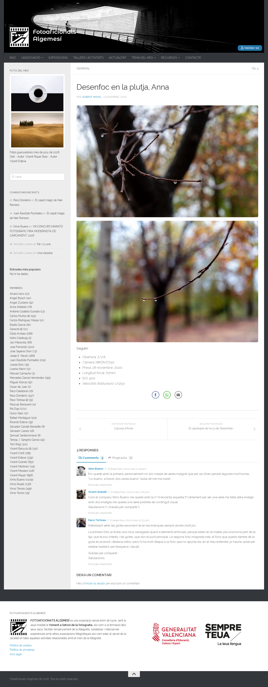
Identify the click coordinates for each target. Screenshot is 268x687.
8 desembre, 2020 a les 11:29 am (127, 468)
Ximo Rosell (17, 484)
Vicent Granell (97, 491)
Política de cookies (21, 645)
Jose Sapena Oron (21, 351)
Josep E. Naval (92, 96)
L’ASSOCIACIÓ (30, 57)
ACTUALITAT (117, 57)
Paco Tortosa (97, 520)
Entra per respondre (100, 484)
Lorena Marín (18, 368)
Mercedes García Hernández (27, 377)
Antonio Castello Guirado (25, 311)
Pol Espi (14, 408)
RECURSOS (169, 57)
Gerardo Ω (16, 329)
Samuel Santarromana (23, 435)
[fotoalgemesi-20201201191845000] (167, 281)
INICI (13, 57)
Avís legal (16, 654)
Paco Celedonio (19, 391)
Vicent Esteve (18, 457)
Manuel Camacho (20, 373)
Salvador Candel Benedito (25, 426)
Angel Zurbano (19, 302)
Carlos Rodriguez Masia (24, 320)
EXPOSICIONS (58, 57)
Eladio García (18, 324)
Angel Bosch (18, 298)
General (83, 68)
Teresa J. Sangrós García (24, 439)
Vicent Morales (19, 470)
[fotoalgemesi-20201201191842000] (167, 161)
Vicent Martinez (19, 466)
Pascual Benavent (20, 404)
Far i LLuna (44, 244)
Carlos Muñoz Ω (20, 315)
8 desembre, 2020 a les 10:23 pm (129, 520)
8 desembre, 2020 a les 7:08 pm (130, 492)
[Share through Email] (178, 395)
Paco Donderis (22, 200)
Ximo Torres (17, 492)
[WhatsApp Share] (167, 395)
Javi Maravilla (18, 342)
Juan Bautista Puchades (27, 213)
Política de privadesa (22, 649)
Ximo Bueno (95, 468)
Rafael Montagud (20, 417)
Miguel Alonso (18, 382)
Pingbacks (122, 458)
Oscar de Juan (18, 386)
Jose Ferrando (18, 347)
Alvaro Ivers (17, 293)
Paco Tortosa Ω (19, 399)
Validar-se (251, 48)
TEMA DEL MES (142, 57)
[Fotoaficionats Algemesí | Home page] (19, 37)
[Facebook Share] (155, 395)
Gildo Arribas (18, 333)
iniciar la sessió (95, 583)
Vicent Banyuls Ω (20, 448)
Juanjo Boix (17, 364)
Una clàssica (45, 253)
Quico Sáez (16, 413)
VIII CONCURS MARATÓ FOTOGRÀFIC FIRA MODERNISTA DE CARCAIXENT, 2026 (36, 231)
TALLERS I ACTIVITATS (88, 57)
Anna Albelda (18, 306)
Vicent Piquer (18, 475)
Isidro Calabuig (19, 337)
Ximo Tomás (17, 488)
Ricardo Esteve (18, 422)
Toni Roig (15, 444)
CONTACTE (193, 57)
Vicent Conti (17, 453)
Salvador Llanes (19, 430)
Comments (93, 458)
